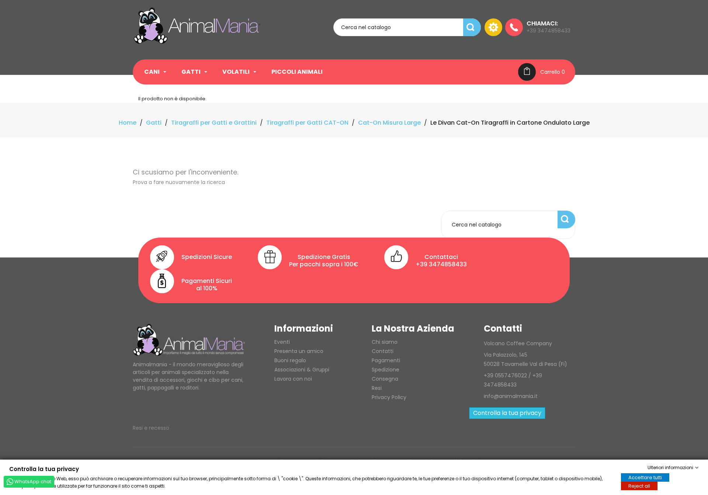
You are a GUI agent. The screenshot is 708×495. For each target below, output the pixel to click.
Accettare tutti (645, 477)
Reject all (639, 485)
